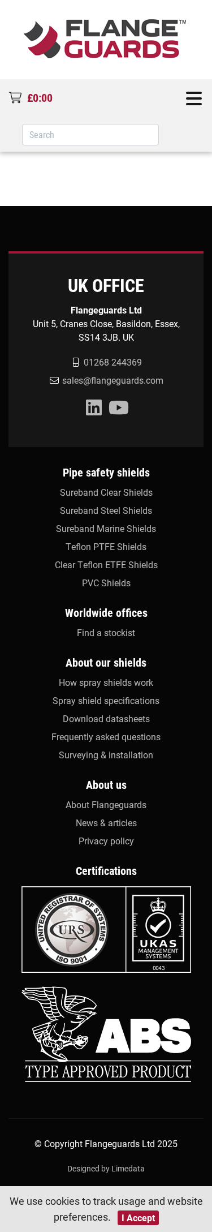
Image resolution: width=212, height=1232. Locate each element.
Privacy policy (106, 841)
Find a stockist (106, 632)
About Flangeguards (106, 804)
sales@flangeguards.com (112, 380)
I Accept (138, 1218)
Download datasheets (106, 718)
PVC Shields (106, 583)
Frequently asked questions (106, 736)
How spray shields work (106, 682)
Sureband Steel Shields (106, 510)
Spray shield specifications (106, 700)
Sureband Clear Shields (106, 492)
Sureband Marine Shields (106, 528)
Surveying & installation (106, 755)
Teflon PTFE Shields (106, 546)
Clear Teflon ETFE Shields (106, 564)
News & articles (106, 823)
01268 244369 (113, 362)
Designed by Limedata (106, 1168)
